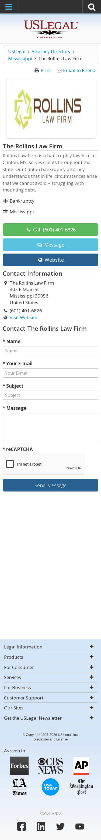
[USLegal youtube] (79, 826)
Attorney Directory (51, 51)
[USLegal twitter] (60, 826)
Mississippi (20, 58)
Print (46, 70)
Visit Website (23, 317)
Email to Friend (79, 70)
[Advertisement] (50, 584)
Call (54, 229)
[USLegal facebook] (21, 826)
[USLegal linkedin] (41, 826)
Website (53, 260)
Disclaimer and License (50, 739)
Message (53, 244)
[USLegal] (50, 21)
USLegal (17, 51)
